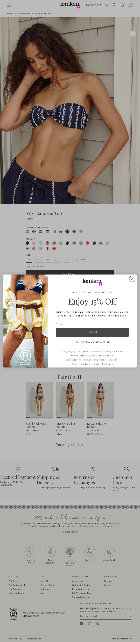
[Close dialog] (132, 279)
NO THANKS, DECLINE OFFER (92, 341)
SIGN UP (92, 332)
